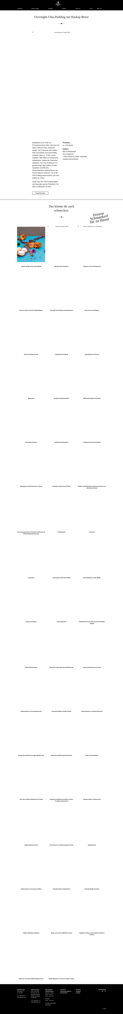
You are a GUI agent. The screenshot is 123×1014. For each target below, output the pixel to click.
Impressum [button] (63, 989)
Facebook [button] (78, 989)
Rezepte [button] (50, 8)
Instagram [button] (78, 991)
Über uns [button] (78, 8)
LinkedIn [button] (78, 993)
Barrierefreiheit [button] (64, 993)
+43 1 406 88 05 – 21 (36, 1000)
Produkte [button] (20, 8)
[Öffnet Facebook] (103, 8)
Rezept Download (40, 193)
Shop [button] (91, 8)
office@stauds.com (21, 997)
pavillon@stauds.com (36, 1002)
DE (98, 8)
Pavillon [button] (64, 8)
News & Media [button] (35, 8)
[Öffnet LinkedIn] (108, 8)
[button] (58, 3)
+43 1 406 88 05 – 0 (21, 995)
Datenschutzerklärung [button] (65, 991)
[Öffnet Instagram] (105, 8)
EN (101, 8)
